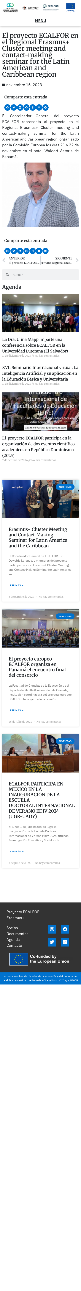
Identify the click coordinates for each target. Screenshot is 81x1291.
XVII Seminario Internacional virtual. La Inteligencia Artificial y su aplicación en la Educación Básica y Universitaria (40, 373)
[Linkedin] (65, 942)
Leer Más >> (16, 585)
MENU (40, 20)
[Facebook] (65, 929)
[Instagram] (52, 929)
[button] (7, 107)
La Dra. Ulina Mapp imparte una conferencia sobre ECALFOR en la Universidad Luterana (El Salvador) (35, 345)
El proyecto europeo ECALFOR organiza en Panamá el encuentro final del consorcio (37, 667)
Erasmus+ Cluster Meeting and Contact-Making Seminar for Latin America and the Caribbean (38, 537)
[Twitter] (52, 942)
